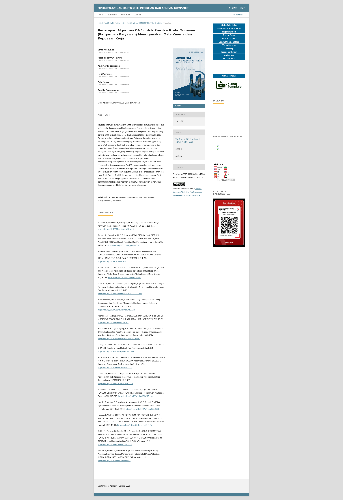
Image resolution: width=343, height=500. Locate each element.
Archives (125, 15)
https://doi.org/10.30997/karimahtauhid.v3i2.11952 (119, 339)
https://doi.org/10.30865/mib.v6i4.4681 (114, 461)
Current (112, 15)
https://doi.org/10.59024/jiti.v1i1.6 (112, 262)
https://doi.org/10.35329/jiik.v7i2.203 (113, 323)
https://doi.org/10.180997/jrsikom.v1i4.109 (122, 103)
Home (101, 15)
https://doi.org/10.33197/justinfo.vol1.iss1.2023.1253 (120, 294)
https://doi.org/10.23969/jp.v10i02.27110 (135, 396)
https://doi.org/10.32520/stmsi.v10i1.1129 (115, 384)
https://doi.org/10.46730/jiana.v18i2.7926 (134, 425)
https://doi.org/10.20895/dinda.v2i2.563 (124, 278)
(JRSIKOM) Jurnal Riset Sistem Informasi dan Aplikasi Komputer (143, 8)
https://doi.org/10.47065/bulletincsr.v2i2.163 (116, 310)
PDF (178, 106)
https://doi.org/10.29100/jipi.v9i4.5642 (124, 245)
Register (233, 8)
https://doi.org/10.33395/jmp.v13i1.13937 (143, 409)
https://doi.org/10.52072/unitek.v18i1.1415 (116, 229)
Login (242, 8)
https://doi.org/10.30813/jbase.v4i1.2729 (115, 368)
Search (239, 15)
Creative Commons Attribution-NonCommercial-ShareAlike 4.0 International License (188, 192)
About (137, 15)
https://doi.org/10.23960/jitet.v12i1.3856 (115, 445)
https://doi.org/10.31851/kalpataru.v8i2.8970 (116, 351)
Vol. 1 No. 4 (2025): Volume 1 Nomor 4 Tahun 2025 (139, 23)
